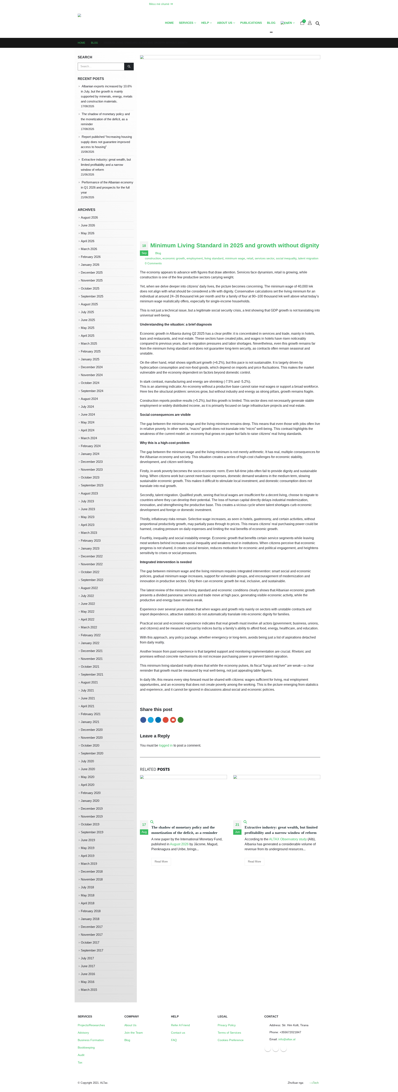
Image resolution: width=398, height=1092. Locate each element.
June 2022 (88, 603)
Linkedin (283, 1048)
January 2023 (90, 548)
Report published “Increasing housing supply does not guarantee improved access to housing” (106, 142)
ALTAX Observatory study (288, 839)
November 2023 (92, 469)
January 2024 (90, 454)
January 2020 (90, 800)
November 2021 (92, 658)
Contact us (178, 1032)
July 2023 (87, 501)
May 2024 (87, 422)
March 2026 (89, 249)
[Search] (129, 66)
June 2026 (88, 225)
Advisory (83, 1032)
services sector (264, 258)
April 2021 (87, 706)
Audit (81, 1055)
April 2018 (87, 903)
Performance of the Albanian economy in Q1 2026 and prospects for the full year (107, 187)
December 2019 (92, 808)
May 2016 (87, 982)
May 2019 (87, 848)
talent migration (308, 258)
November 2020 (92, 737)
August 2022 (89, 588)
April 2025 (87, 335)
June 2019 (88, 840)
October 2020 (90, 745)
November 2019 (92, 816)
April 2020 (87, 785)
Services (186, 22)
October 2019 (90, 824)
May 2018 (87, 895)
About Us (130, 1025)
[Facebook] (302, 4)
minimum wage (235, 258)
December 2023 (92, 461)
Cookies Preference (231, 1040)
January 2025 (90, 359)
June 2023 (88, 509)
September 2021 (92, 674)
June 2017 (88, 966)
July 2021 (87, 690)
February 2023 (91, 540)
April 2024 (87, 430)
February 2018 (91, 911)
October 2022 (90, 572)
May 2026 (87, 233)
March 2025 (89, 343)
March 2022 (89, 627)
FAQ (174, 1040)
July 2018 (87, 887)
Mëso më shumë (159, 4)
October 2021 (90, 666)
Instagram (276, 1048)
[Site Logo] (95, 23)
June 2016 (88, 974)
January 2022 (90, 643)
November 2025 (92, 280)
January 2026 (90, 264)
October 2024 (90, 383)
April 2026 (87, 241)
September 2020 (92, 753)
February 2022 (91, 635)
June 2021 (88, 698)
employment (195, 258)
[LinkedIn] (317, 4)
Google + (166, 720)
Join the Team (133, 1032)
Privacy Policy (227, 1025)
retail (250, 258)
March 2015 (89, 989)
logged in (166, 745)
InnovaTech (312, 1082)
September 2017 (92, 950)
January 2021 (90, 722)
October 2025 (90, 288)
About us (224, 22)
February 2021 (91, 714)
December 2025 (92, 272)
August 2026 (179, 844)
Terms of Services (229, 1032)
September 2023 (92, 485)
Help (205, 22)
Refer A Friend (180, 1025)
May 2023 (87, 517)
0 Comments (153, 263)
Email (173, 720)
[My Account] (309, 22)
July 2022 (87, 596)
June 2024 (88, 414)
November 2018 (92, 879)
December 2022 (92, 556)
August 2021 (89, 682)
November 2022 (92, 564)
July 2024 (87, 406)
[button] (317, 22)
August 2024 (89, 398)
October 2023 (90, 477)
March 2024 (89, 438)
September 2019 (92, 832)
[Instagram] (309, 4)
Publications (251, 22)
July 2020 (87, 761)
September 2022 (92, 580)
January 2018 (90, 919)
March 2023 (89, 532)
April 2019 (87, 855)
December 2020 (92, 729)
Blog (271, 22)
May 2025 (87, 328)
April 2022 (87, 619)
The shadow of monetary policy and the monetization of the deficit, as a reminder (105, 119)
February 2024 (91, 446)
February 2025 (91, 351)
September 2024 (92, 391)
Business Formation (91, 1040)
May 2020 (87, 777)
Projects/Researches (91, 1025)
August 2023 (89, 493)
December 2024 (92, 367)
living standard (213, 258)
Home (169, 22)
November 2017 (92, 934)
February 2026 (91, 257)
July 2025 (87, 312)
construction (153, 258)
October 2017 (90, 942)
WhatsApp (180, 720)
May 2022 (87, 611)
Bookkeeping (86, 1047)
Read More (161, 861)
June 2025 (88, 320)
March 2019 (89, 863)
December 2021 (92, 651)
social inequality (286, 258)
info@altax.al (286, 1039)
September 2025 (92, 296)
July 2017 (87, 958)
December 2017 (92, 926)
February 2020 (91, 793)
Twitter (151, 720)
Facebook (143, 720)
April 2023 (87, 525)
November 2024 (92, 375)
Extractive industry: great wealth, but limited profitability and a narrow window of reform (106, 164)
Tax (80, 1062)
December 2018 (92, 871)
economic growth (174, 258)
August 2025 (89, 304)
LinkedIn (158, 720)
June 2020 (88, 769)
